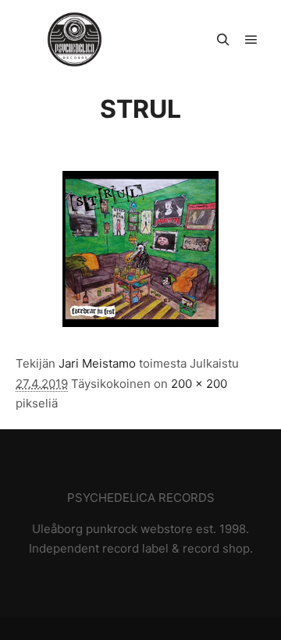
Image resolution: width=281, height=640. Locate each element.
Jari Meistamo (97, 363)
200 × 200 (199, 383)
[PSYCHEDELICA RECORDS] (74, 39)
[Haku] (223, 40)
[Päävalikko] (251, 40)
